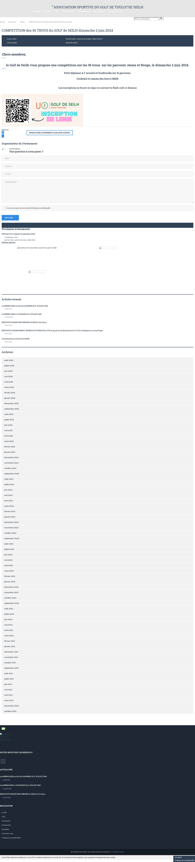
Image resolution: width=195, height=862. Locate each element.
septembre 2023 (11, 538)
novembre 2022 (11, 592)
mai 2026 (8, 376)
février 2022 (9, 641)
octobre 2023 (10, 533)
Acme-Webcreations (116, 852)
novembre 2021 (11, 657)
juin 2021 (8, 684)
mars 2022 (9, 636)
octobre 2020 (10, 711)
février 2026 (9, 393)
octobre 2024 (10, 468)
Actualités (99, 11)
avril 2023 (8, 565)
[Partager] (14, 136)
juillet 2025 (9, 420)
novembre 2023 (11, 528)
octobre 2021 (10, 663)
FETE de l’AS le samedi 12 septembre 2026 (18, 234)
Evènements (84, 11)
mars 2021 (8, 700)
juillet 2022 (9, 614)
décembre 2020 (11, 706)
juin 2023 (8, 555)
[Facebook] (14, 132)
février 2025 (9, 447)
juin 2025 (8, 425)
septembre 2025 (11, 409)
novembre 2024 (11, 463)
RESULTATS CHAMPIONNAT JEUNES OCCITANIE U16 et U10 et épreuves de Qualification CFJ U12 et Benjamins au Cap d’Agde (52, 330)
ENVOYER (9, 218)
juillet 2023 (9, 549)
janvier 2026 (9, 398)
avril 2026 (8, 382)
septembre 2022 (11, 603)
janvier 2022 (9, 646)
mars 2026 (9, 387)
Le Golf (47, 11)
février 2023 (9, 576)
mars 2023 (9, 571)
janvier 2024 (9, 517)
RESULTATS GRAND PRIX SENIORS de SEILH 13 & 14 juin (24, 322)
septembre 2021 (11, 668)
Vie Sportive (68, 11)
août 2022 (8, 609)
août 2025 (8, 414)
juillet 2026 (9, 366)
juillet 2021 (9, 679)
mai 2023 (8, 560)
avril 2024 (8, 501)
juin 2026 (8, 371)
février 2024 (9, 511)
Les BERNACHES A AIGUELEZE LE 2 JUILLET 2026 (22, 314)
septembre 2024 (11, 474)
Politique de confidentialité (11, 838)
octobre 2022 (10, 598)
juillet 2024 (9, 484)
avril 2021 (8, 695)
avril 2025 (8, 436)
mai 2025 (8, 430)
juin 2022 (8, 619)
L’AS (57, 11)
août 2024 (8, 479)
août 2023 (8, 544)
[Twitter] (14, 134)
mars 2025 (9, 441)
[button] (97, 225)
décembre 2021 (11, 652)
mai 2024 (8, 495)
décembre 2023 (11, 522)
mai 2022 (8, 625)
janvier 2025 (9, 452)
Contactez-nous (115, 11)
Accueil (36, 11)
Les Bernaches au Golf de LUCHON (15, 339)
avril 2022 (8, 630)
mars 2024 (9, 506)
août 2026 (8, 360)
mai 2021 (8, 690)
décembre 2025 (11, 403)
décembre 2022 (11, 587)
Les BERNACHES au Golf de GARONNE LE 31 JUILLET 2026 (25, 306)
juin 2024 (8, 490)
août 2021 (8, 673)
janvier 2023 (9, 582)
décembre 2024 (11, 457)
